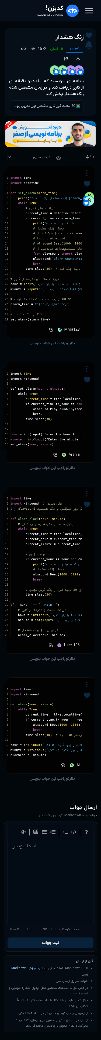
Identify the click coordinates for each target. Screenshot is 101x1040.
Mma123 (72, 329)
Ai (78, 765)
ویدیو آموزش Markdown (29, 968)
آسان (54, 49)
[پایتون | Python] (50, 329)
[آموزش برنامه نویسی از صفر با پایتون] (50, 134)
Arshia (74, 454)
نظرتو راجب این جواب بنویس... (50, 343)
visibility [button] (58, 158)
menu (89, 10)
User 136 (72, 645)
